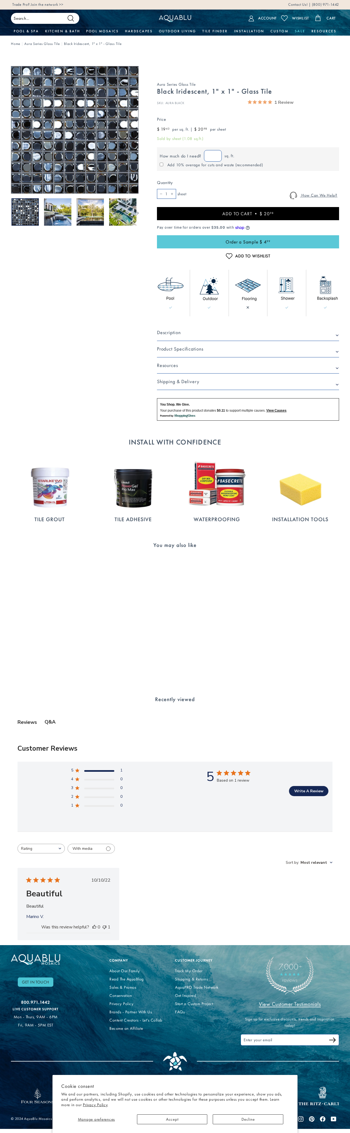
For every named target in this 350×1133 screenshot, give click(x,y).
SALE (300, 31)
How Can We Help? (318, 195)
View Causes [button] (276, 410)
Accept (172, 1119)
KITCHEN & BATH (62, 31)
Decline (248, 1119)
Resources (167, 365)
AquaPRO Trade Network (196, 987)
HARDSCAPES (139, 31)
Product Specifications (180, 349)
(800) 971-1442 (325, 4)
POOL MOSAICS (102, 31)
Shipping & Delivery (178, 381)
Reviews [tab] (27, 722)
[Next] (135, 212)
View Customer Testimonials (290, 1004)
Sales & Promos (122, 987)
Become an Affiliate (126, 1028)
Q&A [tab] (50, 722)
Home (15, 44)
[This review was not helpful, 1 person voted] (104, 927)
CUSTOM (279, 31)
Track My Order (188, 970)
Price (161, 119)
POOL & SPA (26, 31)
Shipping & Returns (191, 979)
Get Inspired (185, 995)
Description (169, 332)
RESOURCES (324, 31)
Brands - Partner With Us (130, 1011)
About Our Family (124, 970)
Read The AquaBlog (126, 979)
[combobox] (41, 848)
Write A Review (308, 791)
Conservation (120, 995)
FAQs (180, 1011)
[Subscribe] (332, 1041)
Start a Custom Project (194, 1003)
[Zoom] (75, 130)
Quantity (165, 182)
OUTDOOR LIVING (177, 31)
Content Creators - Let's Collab (135, 1020)
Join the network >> (47, 4)
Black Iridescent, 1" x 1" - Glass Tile (93, 44)
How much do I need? (180, 156)
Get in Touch (35, 982)
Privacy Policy (95, 1104)
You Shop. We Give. (175, 404)
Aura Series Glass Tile (42, 44)
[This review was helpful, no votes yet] (94, 927)
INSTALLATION (249, 31)
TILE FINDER (215, 31)
